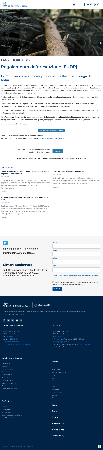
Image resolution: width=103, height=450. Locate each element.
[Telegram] (94, 4)
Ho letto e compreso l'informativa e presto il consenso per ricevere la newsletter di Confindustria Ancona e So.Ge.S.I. (75, 283)
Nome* (55, 242)
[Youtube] (88, 4)
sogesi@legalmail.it (61, 342)
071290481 (9, 336)
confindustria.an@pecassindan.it (16, 344)
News (54, 405)
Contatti (55, 417)
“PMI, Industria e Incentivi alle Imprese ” (69, 172)
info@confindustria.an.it (13, 342)
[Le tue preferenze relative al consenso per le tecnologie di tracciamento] (99, 446)
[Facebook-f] (84, 4)
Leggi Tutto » (4, 192)
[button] (74, 4)
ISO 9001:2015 (84, 344)
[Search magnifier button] (101, 43)
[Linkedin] (91, 4)
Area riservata (58, 423)
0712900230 (59, 336)
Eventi (54, 411)
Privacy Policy (58, 429)
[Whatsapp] (98, 4)
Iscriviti (57, 289)
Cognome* (56, 250)
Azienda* (56, 258)
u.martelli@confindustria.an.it (51, 138)
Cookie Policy (58, 436)
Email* (55, 266)
